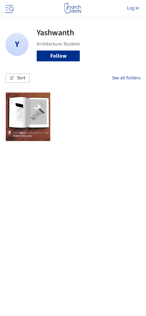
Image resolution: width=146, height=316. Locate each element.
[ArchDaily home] (72, 8)
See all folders (126, 78)
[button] (17, 78)
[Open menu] (9, 8)
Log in (133, 8)
